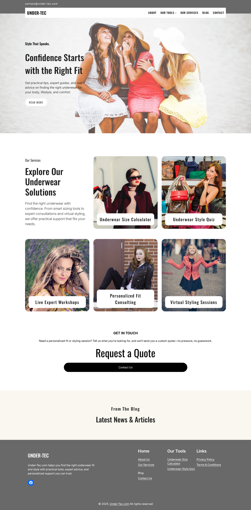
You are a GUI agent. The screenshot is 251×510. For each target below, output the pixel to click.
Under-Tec (36, 13)
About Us (144, 459)
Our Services (146, 464)
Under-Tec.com (119, 504)
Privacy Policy (205, 459)
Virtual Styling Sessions (193, 302)
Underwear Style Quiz (194, 219)
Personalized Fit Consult (125, 298)
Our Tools (167, 13)
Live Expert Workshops (57, 302)
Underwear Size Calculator (125, 219)
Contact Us (125, 367)
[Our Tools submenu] (176, 13)
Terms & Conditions (209, 464)
